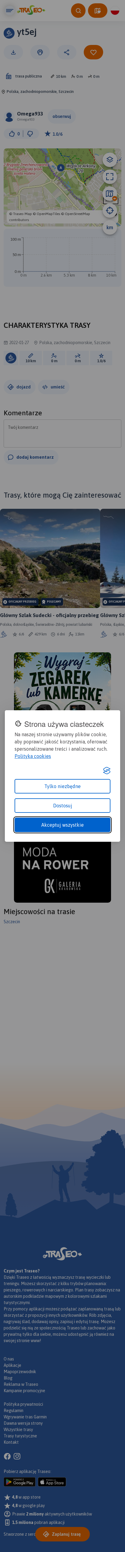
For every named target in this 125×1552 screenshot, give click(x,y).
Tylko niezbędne (62, 786)
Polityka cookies (33, 756)
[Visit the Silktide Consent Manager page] (106, 770)
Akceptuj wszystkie (62, 825)
